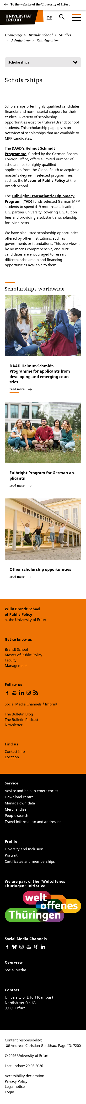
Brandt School (40, 35)
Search (62, 17)
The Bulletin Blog (19, 714)
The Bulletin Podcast (21, 719)
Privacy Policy (16, 1081)
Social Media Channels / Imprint (31, 704)
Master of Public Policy (44, 180)
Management (16, 665)
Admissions (20, 40)
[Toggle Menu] (76, 17)
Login (9, 1091)
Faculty (10, 660)
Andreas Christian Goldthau (33, 1045)
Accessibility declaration (24, 1075)
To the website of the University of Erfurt (40, 4)
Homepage (13, 35)
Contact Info (15, 751)
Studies (64, 35)
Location (12, 756)
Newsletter (13, 724)
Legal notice (15, 1086)
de (49, 17)
